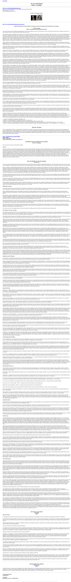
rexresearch (5, 0)
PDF (36, 513)
